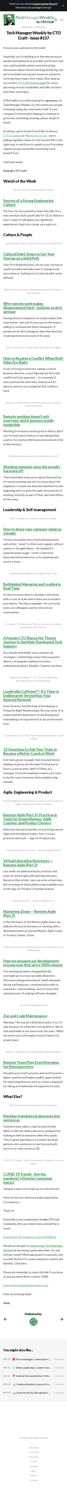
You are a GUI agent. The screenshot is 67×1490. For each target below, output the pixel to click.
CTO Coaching (12, 135)
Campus (33, 1480)
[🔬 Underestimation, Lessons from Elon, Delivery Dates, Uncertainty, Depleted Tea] (33, 1384)
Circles (33, 1461)
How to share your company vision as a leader (32, 531)
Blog (33, 1471)
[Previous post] (5, 1319)
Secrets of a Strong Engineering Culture (28, 202)
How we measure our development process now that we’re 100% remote (33, 963)
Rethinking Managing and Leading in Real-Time (32, 586)
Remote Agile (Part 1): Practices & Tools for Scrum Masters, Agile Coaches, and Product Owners (30, 819)
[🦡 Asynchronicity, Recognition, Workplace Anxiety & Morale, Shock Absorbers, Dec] (33, 1393)
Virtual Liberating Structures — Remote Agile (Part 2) (28, 863)
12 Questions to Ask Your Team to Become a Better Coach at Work (30, 751)
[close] (63, 5)
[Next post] (62, 1319)
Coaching (33, 1466)
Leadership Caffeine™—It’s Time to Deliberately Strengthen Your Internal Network (31, 695)
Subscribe (33, 1447)
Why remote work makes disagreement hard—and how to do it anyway (32, 307)
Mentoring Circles (36, 135)
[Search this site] (55, 19)
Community (33, 1457)
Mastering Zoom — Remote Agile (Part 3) (29, 913)
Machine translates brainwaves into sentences (31, 1118)
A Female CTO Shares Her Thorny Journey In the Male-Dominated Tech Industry (32, 642)
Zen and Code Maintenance (25, 1016)
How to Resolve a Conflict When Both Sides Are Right (33, 360)
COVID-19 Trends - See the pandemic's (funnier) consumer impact (28, 1178)
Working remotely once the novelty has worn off (31, 469)
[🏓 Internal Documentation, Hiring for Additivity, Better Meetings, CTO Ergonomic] (33, 1376)
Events (33, 1475)
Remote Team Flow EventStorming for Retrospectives (31, 1064)
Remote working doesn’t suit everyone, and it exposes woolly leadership (28, 420)
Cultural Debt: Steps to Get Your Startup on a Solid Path (29, 256)
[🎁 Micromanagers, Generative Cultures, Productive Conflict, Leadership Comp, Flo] (33, 1359)
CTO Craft (34, 1452)
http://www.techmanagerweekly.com (25, 1285)
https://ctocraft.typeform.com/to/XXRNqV (29, 1237)
